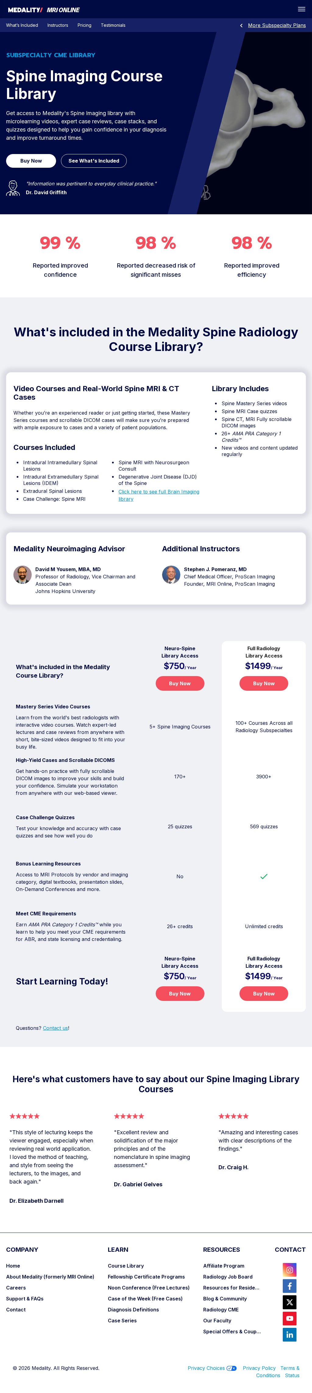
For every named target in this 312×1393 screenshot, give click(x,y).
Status (292, 1375)
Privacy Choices (206, 1368)
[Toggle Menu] (301, 9)
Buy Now (180, 683)
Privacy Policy (259, 1368)
